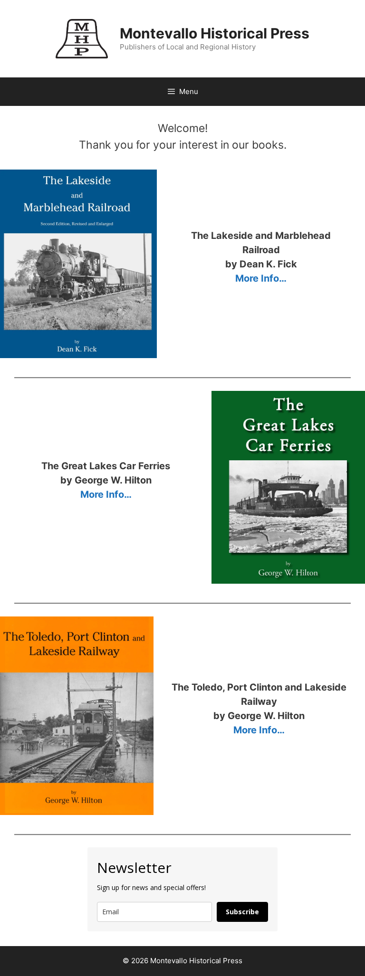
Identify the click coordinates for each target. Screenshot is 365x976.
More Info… (261, 278)
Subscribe (242, 911)
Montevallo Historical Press (214, 33)
